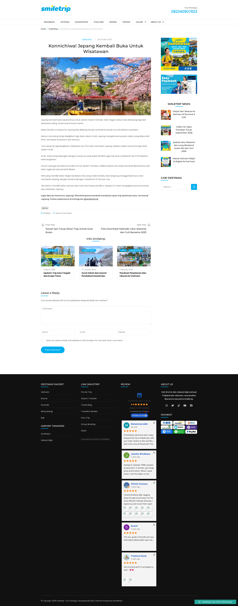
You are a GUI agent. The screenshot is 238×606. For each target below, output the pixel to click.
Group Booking (88, 424)
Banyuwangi (47, 411)
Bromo (44, 398)
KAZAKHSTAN (81, 22)
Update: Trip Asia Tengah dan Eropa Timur (57, 274)
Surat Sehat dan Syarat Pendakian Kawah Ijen (94, 274)
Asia (123, 250)
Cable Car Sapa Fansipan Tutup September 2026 (184, 130)
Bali (42, 417)
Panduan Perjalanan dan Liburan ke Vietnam (133, 274)
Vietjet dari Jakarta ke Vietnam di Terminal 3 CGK (184, 114)
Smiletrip (60, 601)
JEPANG (113, 22)
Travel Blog (87, 39)
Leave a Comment (63, 213)
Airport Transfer (89, 398)
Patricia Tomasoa (139, 484)
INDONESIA (49, 22)
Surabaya (45, 433)
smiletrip (46, 213)
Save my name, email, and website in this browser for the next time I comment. (84, 340)
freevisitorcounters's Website (95, 439)
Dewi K (134, 526)
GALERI (139, 22)
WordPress (117, 601)
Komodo (45, 405)
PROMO (126, 22)
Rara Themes (96, 601)
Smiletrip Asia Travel (139, 401)
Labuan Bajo (47, 440)
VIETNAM (64, 22)
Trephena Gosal (138, 556)
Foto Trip (85, 417)
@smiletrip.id (91, 199)
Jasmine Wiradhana (140, 454)
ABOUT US (156, 22)
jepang (45, 208)
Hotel (83, 430)
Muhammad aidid (139, 424)
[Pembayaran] (179, 93)
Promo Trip (86, 392)
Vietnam (45, 392)
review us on (138, 415)
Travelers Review (89, 411)
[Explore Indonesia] (179, 69)
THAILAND (99, 22)
